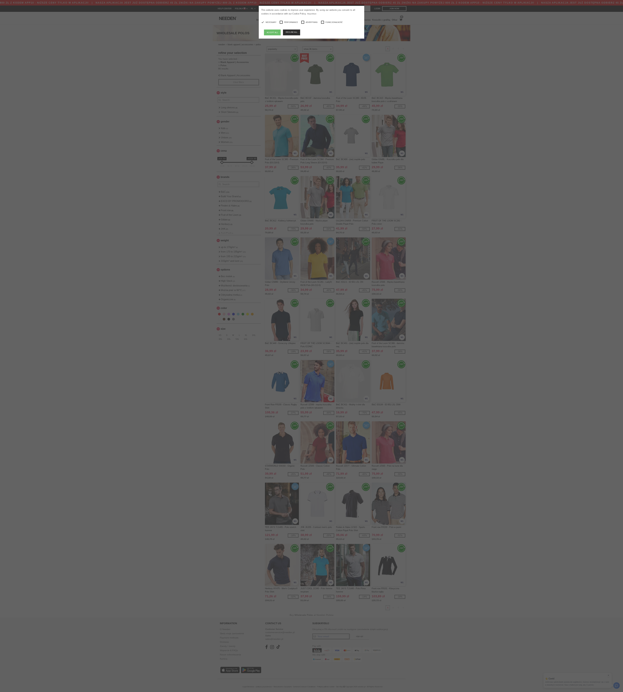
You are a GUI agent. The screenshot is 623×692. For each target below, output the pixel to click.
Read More (312, 14)
